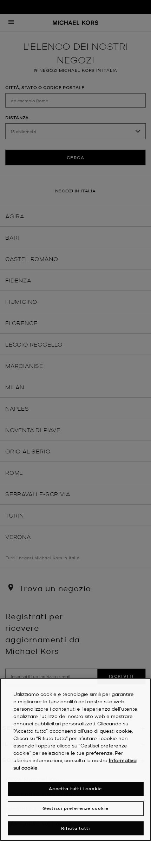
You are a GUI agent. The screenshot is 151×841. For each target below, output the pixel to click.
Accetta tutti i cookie (75, 789)
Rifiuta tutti (75, 828)
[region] (75, 759)
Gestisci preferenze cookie (75, 808)
